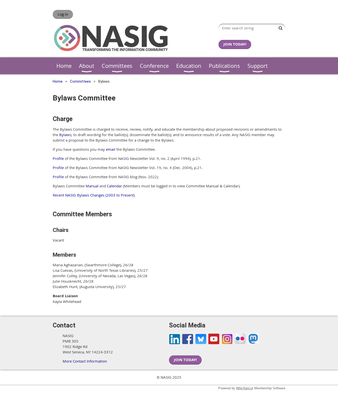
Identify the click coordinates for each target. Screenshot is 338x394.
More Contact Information (85, 361)
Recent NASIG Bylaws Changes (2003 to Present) (94, 195)
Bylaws (65, 134)
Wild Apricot (244, 388)
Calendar (114, 185)
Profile (58, 158)
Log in (63, 14)
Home (58, 81)
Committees (80, 81)
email (110, 149)
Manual (92, 185)
